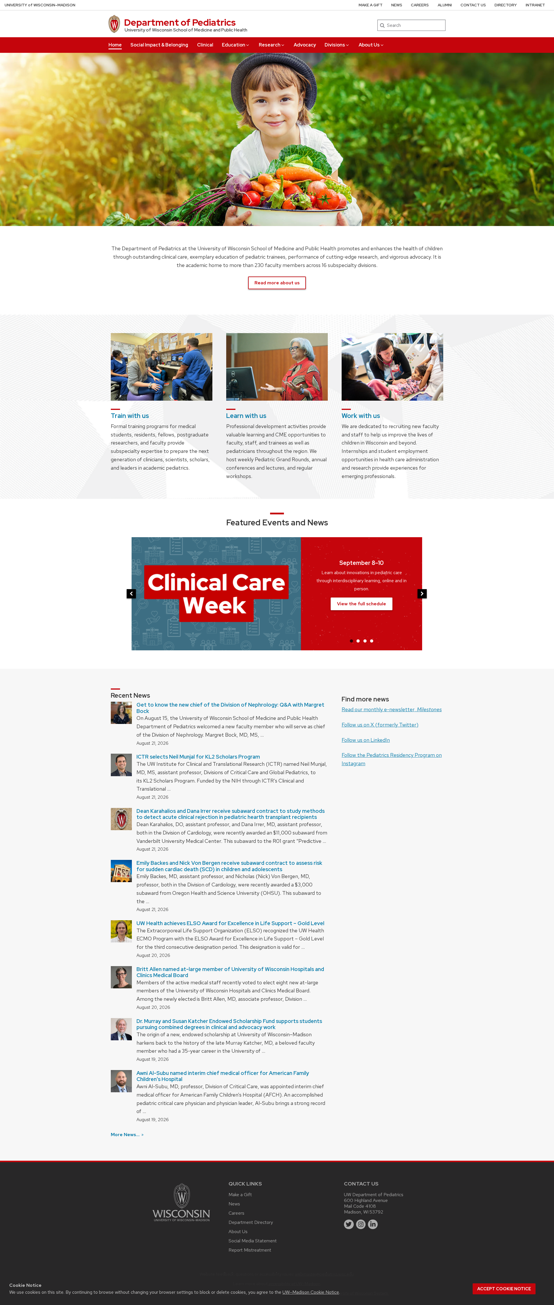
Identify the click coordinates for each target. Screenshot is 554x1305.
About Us (369, 45)
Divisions (335, 45)
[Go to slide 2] (358, 641)
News (396, 5)
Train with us (130, 416)
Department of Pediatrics (180, 22)
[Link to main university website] (181, 1222)
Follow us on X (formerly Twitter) (380, 724)
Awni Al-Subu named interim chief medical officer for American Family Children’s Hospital (222, 1076)
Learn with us (246, 416)
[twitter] (349, 1224)
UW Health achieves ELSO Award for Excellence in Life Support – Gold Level (230, 923)
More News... (126, 1135)
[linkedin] (373, 1224)
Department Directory (251, 1222)
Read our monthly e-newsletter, (392, 709)
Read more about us (277, 283)
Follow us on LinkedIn (366, 740)
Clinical (205, 45)
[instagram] (361, 1224)
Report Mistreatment (250, 1250)
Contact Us (473, 5)
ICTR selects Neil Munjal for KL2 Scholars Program (198, 756)
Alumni (445, 5)
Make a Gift (371, 5)
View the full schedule (361, 604)
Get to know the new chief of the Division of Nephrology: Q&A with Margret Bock (230, 707)
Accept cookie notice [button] (504, 1289)
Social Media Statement (253, 1241)
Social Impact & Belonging (159, 45)
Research (269, 45)
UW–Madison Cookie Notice (310, 1292)
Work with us (361, 416)
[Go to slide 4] (372, 641)
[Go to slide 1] (351, 641)
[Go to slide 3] (365, 641)
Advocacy (305, 45)
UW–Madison (40, 5)
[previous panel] (131, 593)
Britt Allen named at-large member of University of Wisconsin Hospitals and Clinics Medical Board (230, 972)
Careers (420, 5)
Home (115, 45)
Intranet (535, 5)
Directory (506, 5)
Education (233, 45)
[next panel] (422, 593)
